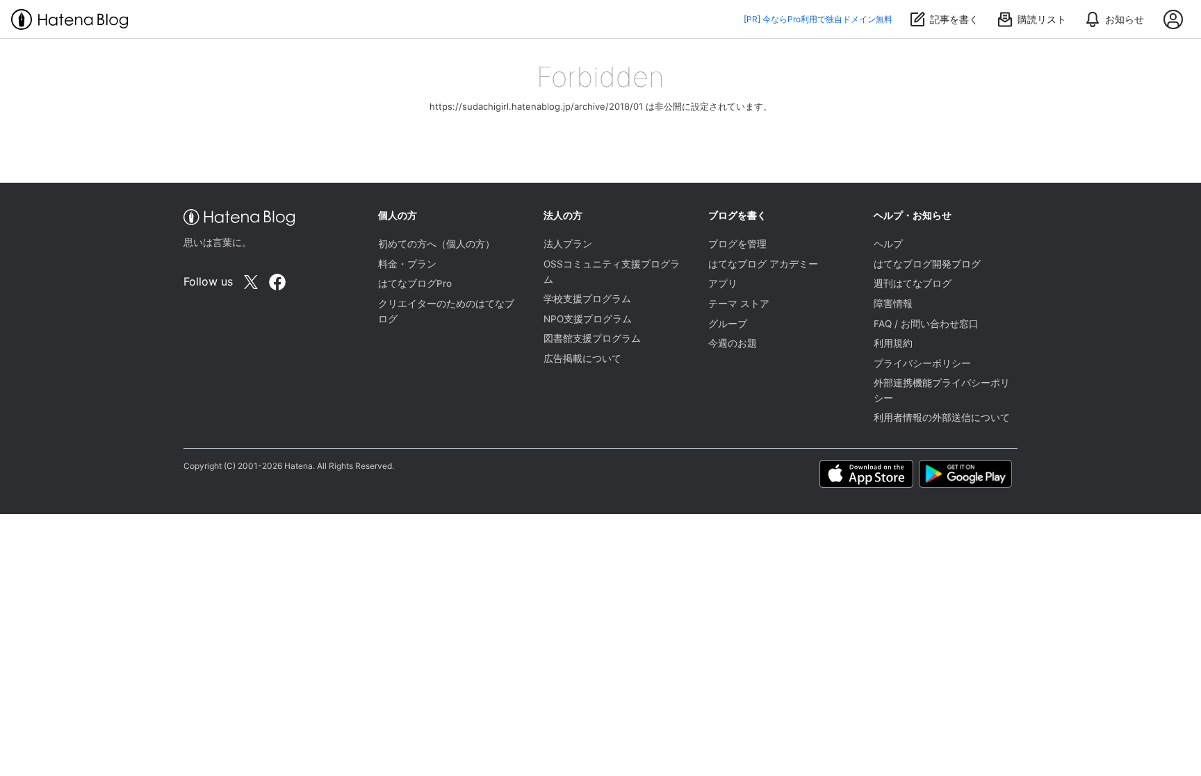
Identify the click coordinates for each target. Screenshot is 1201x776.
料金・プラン (407, 264)
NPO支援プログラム (588, 318)
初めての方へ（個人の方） (436, 243)
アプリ (722, 283)
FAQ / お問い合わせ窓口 (926, 323)
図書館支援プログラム (592, 338)
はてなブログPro (415, 283)
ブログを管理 (737, 243)
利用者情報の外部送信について (942, 417)
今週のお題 (732, 343)
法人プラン (568, 243)
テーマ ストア (738, 303)
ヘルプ (888, 243)
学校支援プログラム (587, 298)
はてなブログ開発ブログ (927, 264)
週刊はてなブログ (912, 283)
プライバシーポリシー (922, 363)
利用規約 (893, 343)
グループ (727, 323)
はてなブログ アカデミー (763, 264)
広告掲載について (582, 358)
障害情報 (893, 303)
